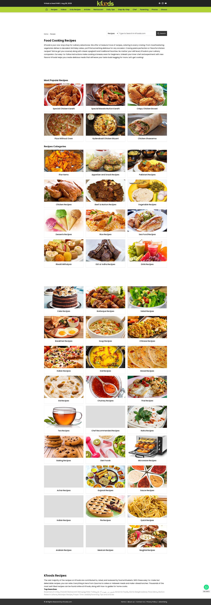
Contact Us (140, 602)
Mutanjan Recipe (65, 594)
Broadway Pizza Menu (148, 592)
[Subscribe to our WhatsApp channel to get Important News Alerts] (206, 587)
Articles (87, 9)
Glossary (165, 9)
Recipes (54, 9)
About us (130, 602)
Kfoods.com (67, 602)
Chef (135, 9)
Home (46, 34)
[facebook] (159, 3)
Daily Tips (110, 9)
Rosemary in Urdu (51, 592)
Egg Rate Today (89, 592)
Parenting (144, 9)
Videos (63, 9)
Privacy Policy (151, 602)
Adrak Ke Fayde (121, 592)
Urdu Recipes (75, 9)
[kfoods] (105, 3)
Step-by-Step (123, 9)
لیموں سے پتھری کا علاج (105, 592)
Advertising (163, 602)
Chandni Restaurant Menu (71, 592)
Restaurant (98, 9)
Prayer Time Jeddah (82, 594)
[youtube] (166, 3)
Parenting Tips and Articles (102, 594)
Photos (155, 9)
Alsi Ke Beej (134, 592)
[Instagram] (163, 3)
